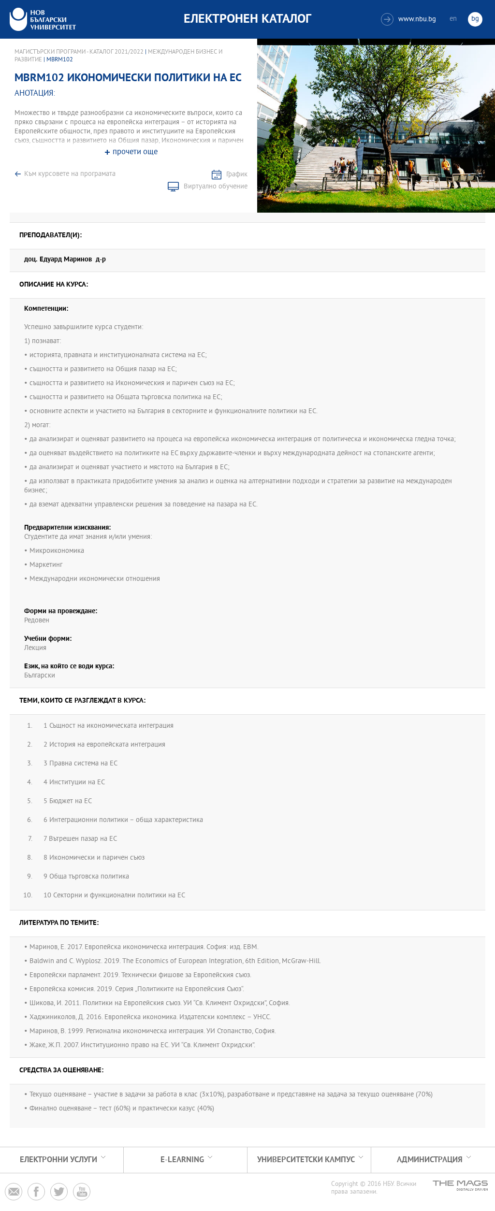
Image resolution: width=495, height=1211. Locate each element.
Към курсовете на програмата (70, 174)
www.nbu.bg (409, 19)
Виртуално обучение (216, 186)
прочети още (135, 152)
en (453, 19)
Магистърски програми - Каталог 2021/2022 (79, 52)
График (237, 174)
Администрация (430, 1160)
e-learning (182, 1160)
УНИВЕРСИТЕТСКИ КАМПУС (306, 1160)
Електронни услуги (58, 1160)
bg (475, 19)
